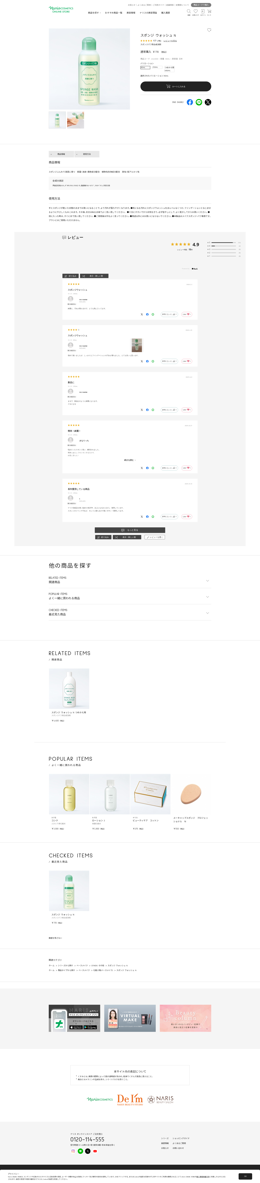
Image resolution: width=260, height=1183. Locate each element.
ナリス (135, 817)
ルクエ (53, 817)
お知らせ (131, 5)
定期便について (182, 5)
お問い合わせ (178, 1148)
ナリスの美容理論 (148, 13)
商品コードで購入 (201, 5)
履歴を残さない (55, 938)
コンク (54, 821)
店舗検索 (170, 5)
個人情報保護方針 (202, 1177)
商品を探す (93, 13)
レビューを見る (170, 40)
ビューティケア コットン (146, 821)
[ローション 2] (109, 794)
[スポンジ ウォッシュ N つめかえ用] (69, 688)
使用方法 (87, 154)
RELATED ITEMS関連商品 (57, 580)
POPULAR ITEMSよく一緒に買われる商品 (64, 596)
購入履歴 (165, 13)
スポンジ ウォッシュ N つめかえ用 (68, 712)
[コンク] (69, 794)
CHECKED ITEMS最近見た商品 (58, 612)
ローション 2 (98, 821)
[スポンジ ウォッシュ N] (75, 120)
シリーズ (165, 1138)
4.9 (196, 244)
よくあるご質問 (144, 5)
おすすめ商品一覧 (113, 13)
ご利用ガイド (158, 5)
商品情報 (61, 154)
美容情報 (131, 13)
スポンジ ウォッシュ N (62, 915)
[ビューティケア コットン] (150, 794)
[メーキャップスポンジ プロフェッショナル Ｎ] (191, 794)
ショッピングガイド (181, 1138)
